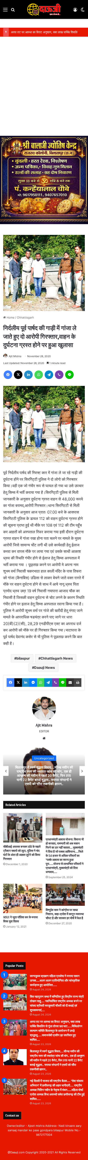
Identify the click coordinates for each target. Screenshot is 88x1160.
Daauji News (44, 667)
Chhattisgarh (25, 317)
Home (10, 317)
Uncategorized (44, 758)
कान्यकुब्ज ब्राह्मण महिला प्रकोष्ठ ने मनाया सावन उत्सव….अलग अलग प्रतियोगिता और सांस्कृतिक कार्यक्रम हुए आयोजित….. (55, 980)
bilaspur (23, 658)
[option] (44, 770)
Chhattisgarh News (57, 658)
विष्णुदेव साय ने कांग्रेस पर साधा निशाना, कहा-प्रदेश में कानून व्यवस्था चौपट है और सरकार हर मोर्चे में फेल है (65, 914)
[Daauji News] (44, 9)
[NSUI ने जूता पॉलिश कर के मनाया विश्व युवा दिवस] (22, 898)
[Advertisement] (44, 89)
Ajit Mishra (15, 356)
